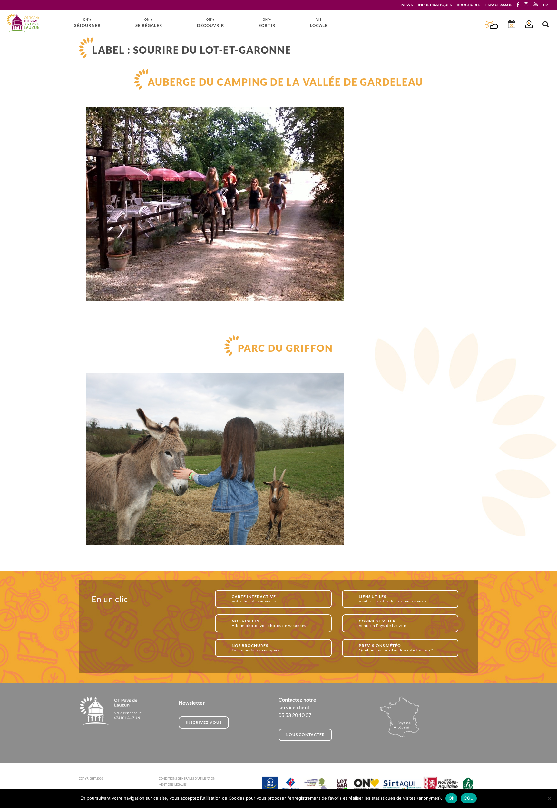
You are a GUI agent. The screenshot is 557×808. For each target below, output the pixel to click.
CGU (469, 798)
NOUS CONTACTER (305, 734)
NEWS (407, 4)
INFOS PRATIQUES (435, 4)
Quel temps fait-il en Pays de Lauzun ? (396, 647)
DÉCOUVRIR (210, 22)
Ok (451, 798)
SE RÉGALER (148, 22)
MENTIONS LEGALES (173, 784)
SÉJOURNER (87, 22)
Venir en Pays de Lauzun (382, 623)
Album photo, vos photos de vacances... (271, 623)
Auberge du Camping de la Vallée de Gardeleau (285, 81)
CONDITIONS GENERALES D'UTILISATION (187, 778)
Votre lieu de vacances (254, 598)
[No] (549, 798)
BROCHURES (468, 4)
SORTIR (267, 22)
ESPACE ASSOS (498, 4)
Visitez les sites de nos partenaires (392, 598)
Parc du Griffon (285, 348)
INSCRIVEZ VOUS (204, 722)
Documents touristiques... (257, 647)
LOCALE (318, 23)
